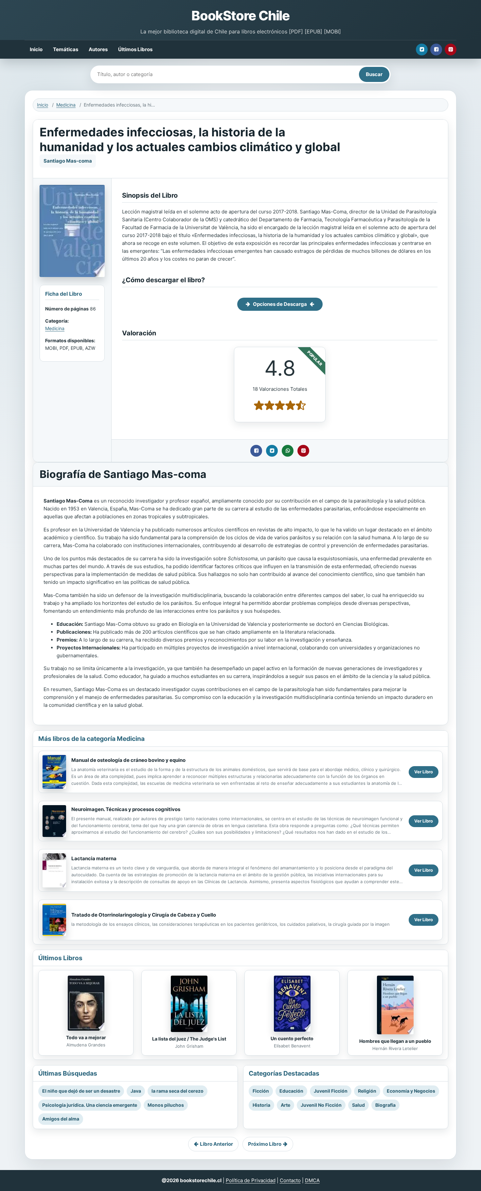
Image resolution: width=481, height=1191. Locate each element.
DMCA (312, 1180)
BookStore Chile (240, 16)
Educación (291, 1091)
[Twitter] (422, 49)
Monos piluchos (166, 1105)
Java (136, 1091)
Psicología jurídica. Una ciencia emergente (89, 1105)
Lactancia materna (93, 858)
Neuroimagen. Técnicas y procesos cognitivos (125, 809)
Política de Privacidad (251, 1180)
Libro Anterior (216, 1144)
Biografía (385, 1105)
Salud (358, 1105)
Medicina (66, 105)
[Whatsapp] (288, 451)
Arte (285, 1105)
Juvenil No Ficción (321, 1105)
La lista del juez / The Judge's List (189, 1039)
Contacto (290, 1180)
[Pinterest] (450, 49)
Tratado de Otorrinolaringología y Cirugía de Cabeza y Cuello (143, 915)
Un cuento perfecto (292, 1038)
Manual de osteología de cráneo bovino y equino (128, 760)
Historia (261, 1105)
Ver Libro (423, 771)
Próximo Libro (264, 1144)
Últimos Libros (135, 49)
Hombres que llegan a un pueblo (395, 1041)
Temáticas (65, 49)
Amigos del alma (60, 1119)
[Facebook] (436, 49)
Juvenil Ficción (330, 1091)
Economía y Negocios (411, 1091)
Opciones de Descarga (280, 304)
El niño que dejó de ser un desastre (81, 1091)
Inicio (36, 49)
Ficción (261, 1091)
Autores (98, 49)
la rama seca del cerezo (177, 1091)
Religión (367, 1091)
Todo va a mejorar (86, 1037)
